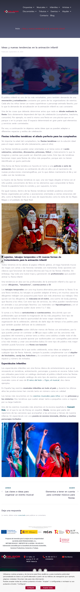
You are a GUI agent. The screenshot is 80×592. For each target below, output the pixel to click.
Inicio (17, 28)
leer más (24, 579)
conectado (22, 515)
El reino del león (34, 380)
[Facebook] (34, 571)
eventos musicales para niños (47, 396)
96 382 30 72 (50, 557)
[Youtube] (45, 571)
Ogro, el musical (51, 380)
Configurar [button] (30, 588)
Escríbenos (68, 557)
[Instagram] (40, 571)
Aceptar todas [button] (48, 588)
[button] (29, 7)
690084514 (49, 559)
